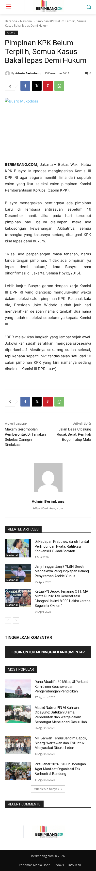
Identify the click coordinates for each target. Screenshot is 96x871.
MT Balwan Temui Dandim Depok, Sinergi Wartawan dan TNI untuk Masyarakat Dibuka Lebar (61, 743)
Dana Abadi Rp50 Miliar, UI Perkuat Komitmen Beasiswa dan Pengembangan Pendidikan (61, 686)
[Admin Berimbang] (8, 73)
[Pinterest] (48, 86)
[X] (37, 86)
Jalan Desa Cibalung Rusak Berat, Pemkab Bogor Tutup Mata (74, 434)
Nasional (26, 21)
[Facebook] (25, 86)
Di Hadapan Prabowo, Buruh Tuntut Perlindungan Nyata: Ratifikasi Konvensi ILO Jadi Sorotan (62, 546)
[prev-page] (8, 620)
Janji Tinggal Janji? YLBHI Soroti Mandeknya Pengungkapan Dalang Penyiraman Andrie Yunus (62, 571)
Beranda (11, 21)
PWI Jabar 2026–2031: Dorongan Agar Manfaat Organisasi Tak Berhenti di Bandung (60, 769)
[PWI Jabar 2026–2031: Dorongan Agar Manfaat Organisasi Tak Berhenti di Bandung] (18, 771)
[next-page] (16, 620)
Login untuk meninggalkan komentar (48, 652)
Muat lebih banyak (46, 789)
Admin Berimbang (28, 73)
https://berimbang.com (48, 508)
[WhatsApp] (59, 86)
